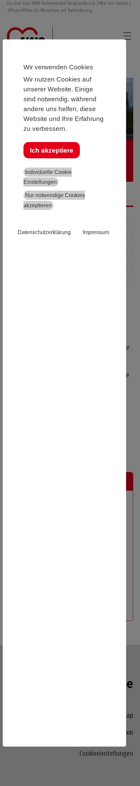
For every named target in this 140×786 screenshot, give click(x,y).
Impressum (96, 232)
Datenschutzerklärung (44, 232)
